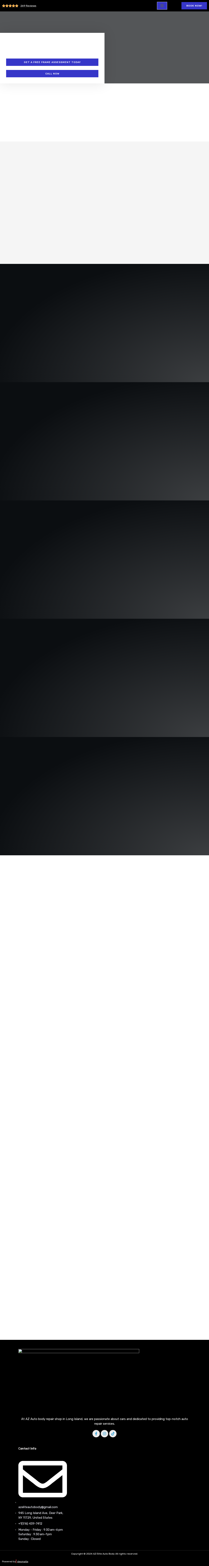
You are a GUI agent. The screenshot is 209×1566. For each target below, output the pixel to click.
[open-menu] (162, 6)
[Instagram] (104, 1433)
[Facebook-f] (96, 1433)
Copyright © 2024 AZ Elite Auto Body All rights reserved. (104, 1553)
